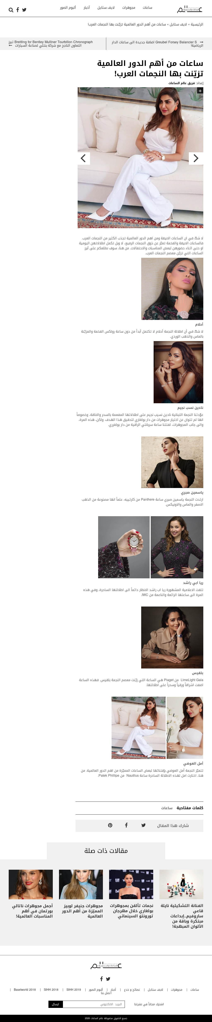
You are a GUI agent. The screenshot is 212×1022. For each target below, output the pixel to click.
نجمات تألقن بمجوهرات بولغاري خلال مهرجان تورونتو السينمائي (131, 911)
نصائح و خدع (132, 990)
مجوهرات (128, 7)
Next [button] (196, 158)
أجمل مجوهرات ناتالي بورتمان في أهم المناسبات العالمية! (32, 911)
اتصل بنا (106, 993)
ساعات (147, 7)
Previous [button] (83, 158)
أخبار (87, 7)
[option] (139, 158)
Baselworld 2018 (25, 990)
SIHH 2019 (73, 990)
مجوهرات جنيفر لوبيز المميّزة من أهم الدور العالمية (82, 911)
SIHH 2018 (51, 990)
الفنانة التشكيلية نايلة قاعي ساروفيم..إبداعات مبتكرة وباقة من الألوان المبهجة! (182, 916)
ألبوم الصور (68, 7)
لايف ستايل (106, 7)
